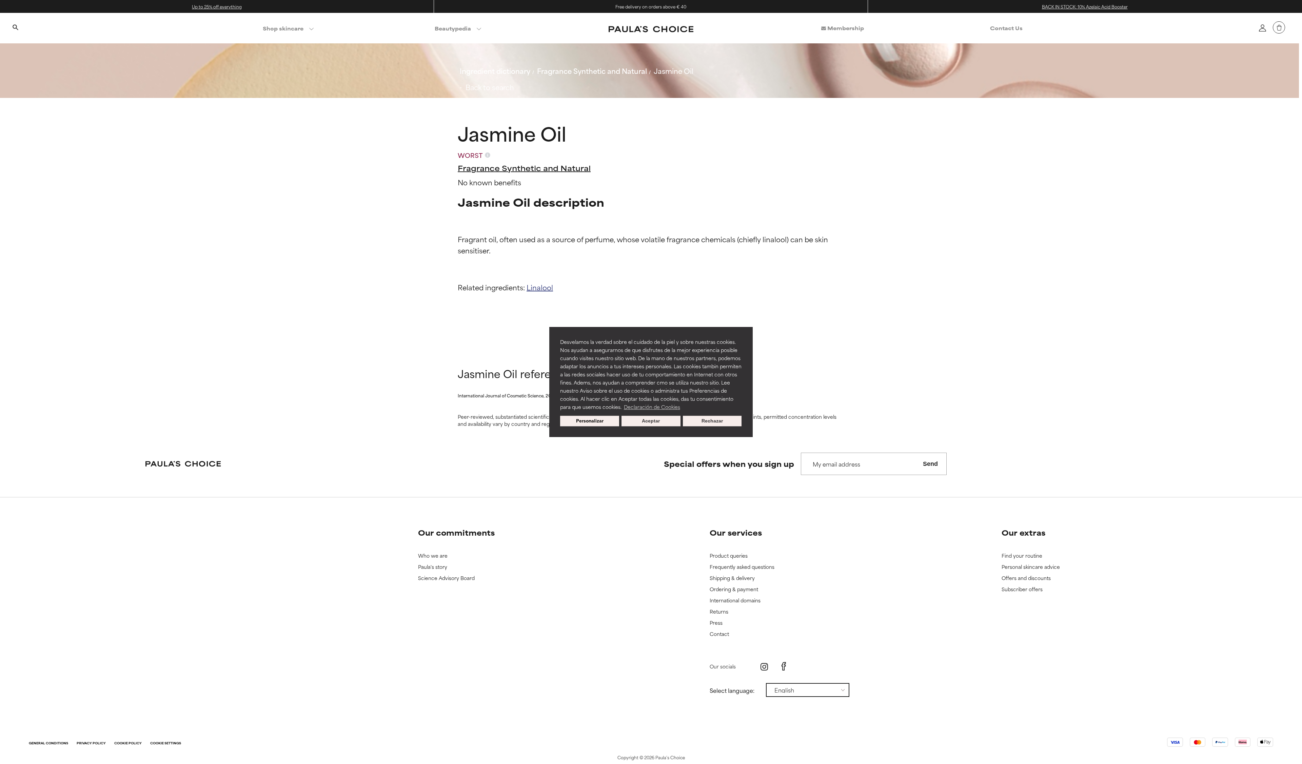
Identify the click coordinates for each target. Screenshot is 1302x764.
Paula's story (432, 567)
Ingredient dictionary (495, 70)
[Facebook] (784, 666)
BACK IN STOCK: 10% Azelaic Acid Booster (1085, 6)
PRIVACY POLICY (91, 743)
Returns (719, 611)
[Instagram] (764, 666)
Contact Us (1006, 28)
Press (716, 622)
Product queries (729, 555)
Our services (736, 532)
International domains (735, 600)
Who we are (433, 555)
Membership (845, 28)
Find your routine (1022, 555)
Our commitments (456, 532)
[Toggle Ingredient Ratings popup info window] (487, 155)
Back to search (490, 86)
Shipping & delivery (732, 578)
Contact (719, 634)
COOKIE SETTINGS (165, 743)
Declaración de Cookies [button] (652, 407)
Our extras (1023, 532)
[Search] (15, 28)
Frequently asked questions (742, 567)
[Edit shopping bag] (1279, 27)
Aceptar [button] (651, 421)
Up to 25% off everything (217, 6)
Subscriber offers (1022, 589)
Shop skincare (283, 28)
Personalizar (590, 421)
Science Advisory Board (446, 578)
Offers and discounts (1026, 578)
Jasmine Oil (673, 70)
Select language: (732, 690)
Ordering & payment (734, 589)
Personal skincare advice (1031, 567)
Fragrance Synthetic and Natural (592, 70)
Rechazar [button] (712, 421)
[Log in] (1262, 28)
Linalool (540, 287)
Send (930, 463)
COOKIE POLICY (128, 743)
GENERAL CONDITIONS (48, 743)
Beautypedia (453, 28)
